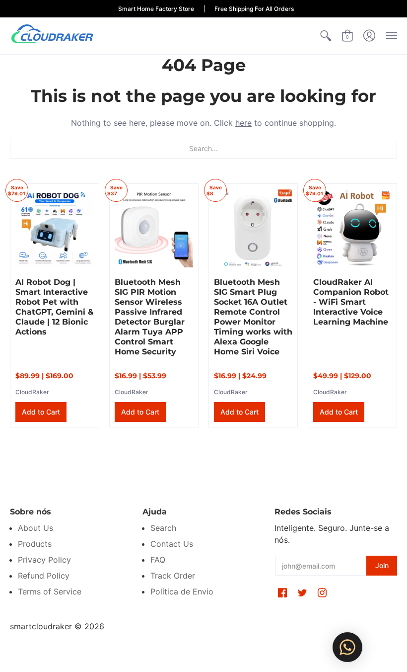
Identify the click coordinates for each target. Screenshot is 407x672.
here (243, 123)
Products (35, 544)
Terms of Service (49, 591)
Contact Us (171, 544)
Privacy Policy (44, 560)
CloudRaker (32, 392)
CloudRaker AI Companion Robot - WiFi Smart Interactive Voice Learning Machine (351, 302)
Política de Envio (181, 591)
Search (163, 528)
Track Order (172, 576)
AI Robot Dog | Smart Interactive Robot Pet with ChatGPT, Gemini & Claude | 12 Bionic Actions (54, 306)
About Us (35, 528)
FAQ (157, 560)
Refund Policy (43, 576)
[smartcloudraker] (52, 36)
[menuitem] (326, 36)
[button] (326, 36)
